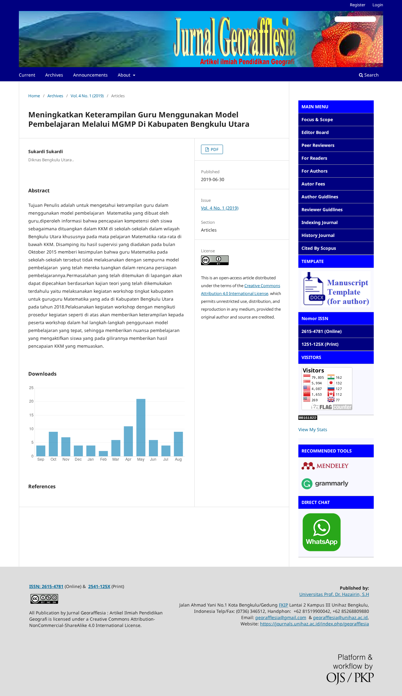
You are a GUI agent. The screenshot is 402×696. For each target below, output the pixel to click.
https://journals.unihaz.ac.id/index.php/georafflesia (314, 624)
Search (371, 75)
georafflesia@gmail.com (280, 617)
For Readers (314, 158)
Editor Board (315, 132)
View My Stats (312, 429)
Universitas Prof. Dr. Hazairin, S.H (334, 594)
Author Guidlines (320, 197)
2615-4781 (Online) (322, 331)
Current (27, 75)
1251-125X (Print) (320, 344)
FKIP (283, 605)
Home (34, 96)
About (125, 75)
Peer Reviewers (318, 145)
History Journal (318, 235)
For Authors (315, 171)
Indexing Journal (320, 222)
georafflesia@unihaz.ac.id (340, 617)
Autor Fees (313, 184)
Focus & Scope (317, 119)
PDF (214, 149)
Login (377, 5)
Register (357, 5)
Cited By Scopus (319, 248)
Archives (54, 75)
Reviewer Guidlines (322, 209)
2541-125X (99, 586)
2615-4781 (52, 586)
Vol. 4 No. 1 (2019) (87, 96)
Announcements (90, 75)
